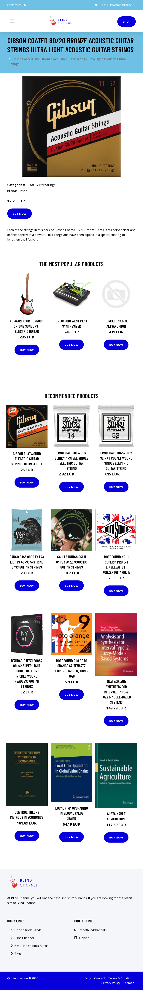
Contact (99, 978)
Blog (17, 953)
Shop (126, 21)
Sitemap (128, 983)
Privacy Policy (110, 983)
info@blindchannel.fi (122, 5)
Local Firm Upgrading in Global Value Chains (71, 813)
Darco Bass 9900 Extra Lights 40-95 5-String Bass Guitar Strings (27, 561)
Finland (103, 5)
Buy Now (19, 213)
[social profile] (25, 5)
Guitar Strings (45, 185)
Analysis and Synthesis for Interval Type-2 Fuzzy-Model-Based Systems (116, 691)
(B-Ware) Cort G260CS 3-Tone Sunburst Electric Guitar (26, 326)
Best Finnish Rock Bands (31, 946)
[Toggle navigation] (12, 21)
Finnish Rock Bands (27, 930)
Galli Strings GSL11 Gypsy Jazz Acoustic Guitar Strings (71, 561)
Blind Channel (24, 938)
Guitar (30, 185)
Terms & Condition (121, 978)
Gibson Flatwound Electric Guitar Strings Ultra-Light (26, 458)
